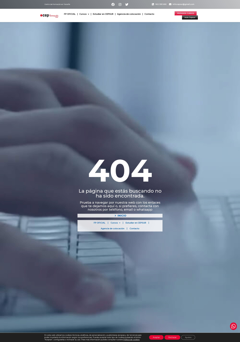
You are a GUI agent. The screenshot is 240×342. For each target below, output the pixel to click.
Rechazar (172, 337)
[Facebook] (113, 4)
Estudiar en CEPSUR (103, 14)
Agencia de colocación (129, 14)
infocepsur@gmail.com (183, 4)
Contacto (149, 14)
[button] (233, 326)
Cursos (83, 14)
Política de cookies (131, 339)
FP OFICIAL (70, 14)
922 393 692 (160, 4)
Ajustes (188, 337)
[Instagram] (120, 4)
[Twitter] (127, 4)
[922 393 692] (153, 4)
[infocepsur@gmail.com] (170, 4)
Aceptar (156, 337)
